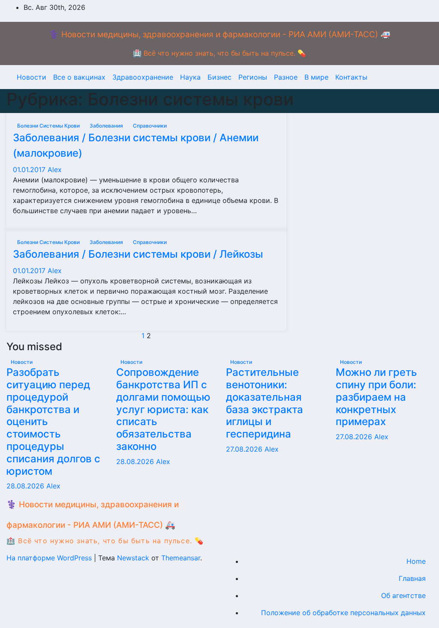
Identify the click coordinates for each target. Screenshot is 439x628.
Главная (412, 578)
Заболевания (107, 125)
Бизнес (219, 77)
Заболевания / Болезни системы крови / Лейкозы (138, 254)
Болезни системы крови (49, 125)
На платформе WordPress (50, 558)
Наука (190, 77)
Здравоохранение (142, 77)
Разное (286, 77)
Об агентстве (403, 595)
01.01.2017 (30, 169)
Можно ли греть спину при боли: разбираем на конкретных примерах (376, 397)
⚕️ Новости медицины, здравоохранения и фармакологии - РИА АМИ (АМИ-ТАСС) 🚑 (220, 34)
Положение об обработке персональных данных (343, 612)
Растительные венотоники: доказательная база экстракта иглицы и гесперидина (264, 403)
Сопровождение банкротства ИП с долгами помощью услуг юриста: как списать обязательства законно (163, 409)
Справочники (150, 125)
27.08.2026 (245, 449)
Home (416, 561)
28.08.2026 (26, 486)
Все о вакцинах (79, 77)
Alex (55, 169)
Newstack (133, 558)
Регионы (252, 77)
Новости (31, 77)
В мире (316, 77)
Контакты (351, 77)
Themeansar (180, 558)
